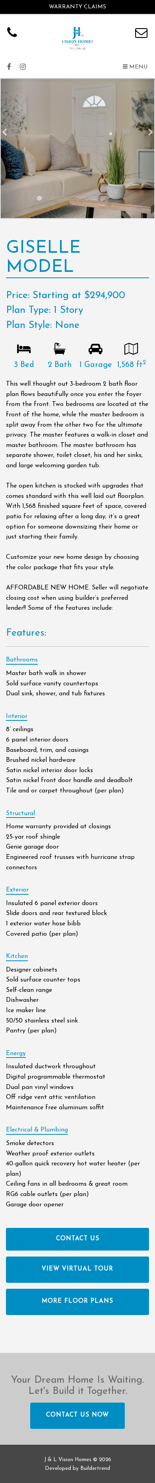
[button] (135, 67)
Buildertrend (95, 1468)
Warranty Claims (77, 7)
